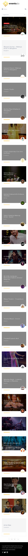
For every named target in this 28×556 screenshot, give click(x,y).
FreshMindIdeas (11, 549)
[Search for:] (14, 8)
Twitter (5, 552)
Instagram (7, 552)
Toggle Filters (6, 14)
